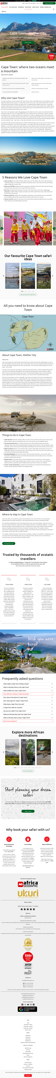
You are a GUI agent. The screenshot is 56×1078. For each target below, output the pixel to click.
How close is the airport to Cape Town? (15, 697)
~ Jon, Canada (47, 584)
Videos (28, 1055)
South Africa (23, 112)
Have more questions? (10, 721)
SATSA (32, 858)
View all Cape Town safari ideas (28, 294)
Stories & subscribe (28, 1045)
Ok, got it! (28, 1075)
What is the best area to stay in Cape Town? (16, 717)
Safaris (28, 1032)
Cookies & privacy (28, 1069)
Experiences (21, 7)
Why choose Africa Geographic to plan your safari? (28, 565)
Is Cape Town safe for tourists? (12, 707)
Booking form (28, 1040)
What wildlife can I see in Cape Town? (14, 690)
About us (4, 11)
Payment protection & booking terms (28, 1042)
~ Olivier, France (28, 584)
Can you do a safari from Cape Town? (14, 711)
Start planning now (8, 543)
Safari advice (35, 7)
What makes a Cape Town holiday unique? (16, 684)
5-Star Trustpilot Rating (16, 562)
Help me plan (28, 42)
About (28, 1059)
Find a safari (5, 7)
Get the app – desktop (28, 1028)
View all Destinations (28, 771)
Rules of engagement (28, 1056)
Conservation (28, 1051)
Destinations (28, 7)
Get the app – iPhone (28, 1024)
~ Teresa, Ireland (9, 584)
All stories (28, 1049)
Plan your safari (13, 7)
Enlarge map (5, 359)
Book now (34, 652)
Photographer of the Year (28, 1053)
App (28, 1020)
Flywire (32, 850)
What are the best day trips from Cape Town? (17, 714)
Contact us (28, 1065)
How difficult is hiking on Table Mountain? (16, 694)
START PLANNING (49, 3)
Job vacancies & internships (28, 1067)
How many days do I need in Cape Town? (15, 701)
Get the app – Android (28, 1026)
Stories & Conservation (45, 7)
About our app (28, 1029)
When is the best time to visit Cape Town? (16, 687)
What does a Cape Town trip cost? (13, 704)
